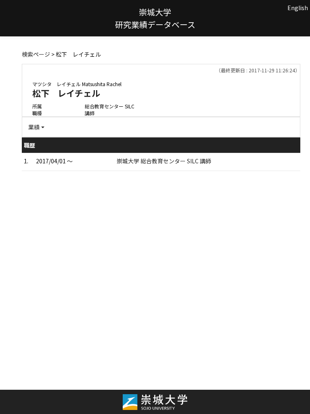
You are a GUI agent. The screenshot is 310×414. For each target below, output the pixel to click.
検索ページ (36, 54)
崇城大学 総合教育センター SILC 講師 (164, 161)
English (297, 8)
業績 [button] (34, 127)
